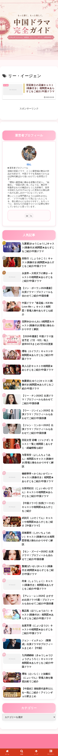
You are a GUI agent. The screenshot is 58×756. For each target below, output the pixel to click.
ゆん (29, 164)
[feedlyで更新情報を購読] (27, 216)
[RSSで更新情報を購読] (31, 216)
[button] (52, 510)
